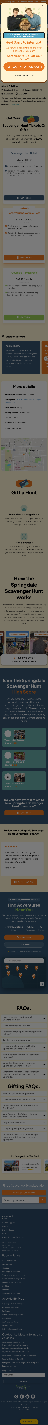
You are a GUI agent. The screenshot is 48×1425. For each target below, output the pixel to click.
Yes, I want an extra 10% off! (24, 66)
